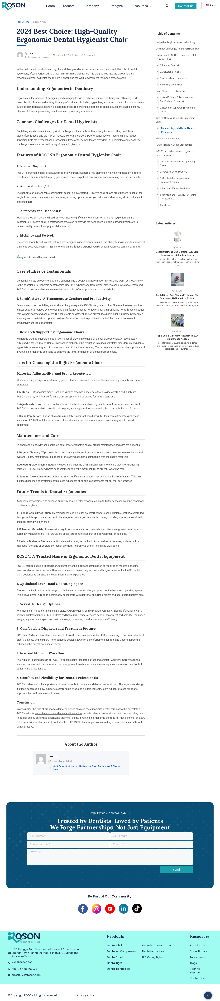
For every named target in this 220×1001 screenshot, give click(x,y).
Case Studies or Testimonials (170, 91)
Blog (27, 22)
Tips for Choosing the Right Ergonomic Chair (175, 120)
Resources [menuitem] (140, 6)
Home (20, 22)
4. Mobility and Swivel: (171, 84)
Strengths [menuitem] (116, 6)
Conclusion (165, 205)
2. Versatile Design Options (173, 171)
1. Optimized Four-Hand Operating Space (177, 163)
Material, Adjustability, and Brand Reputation (177, 130)
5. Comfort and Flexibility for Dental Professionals (178, 197)
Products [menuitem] (68, 6)
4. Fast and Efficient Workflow (175, 188)
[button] (167, 6)
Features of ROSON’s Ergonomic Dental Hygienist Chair (176, 57)
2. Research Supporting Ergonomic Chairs (177, 109)
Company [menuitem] (91, 6)
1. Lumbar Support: (169, 65)
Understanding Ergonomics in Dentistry (175, 42)
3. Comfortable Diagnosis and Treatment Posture (175, 180)
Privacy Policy (86, 995)
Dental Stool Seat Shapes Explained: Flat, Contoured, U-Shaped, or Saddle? (177, 297)
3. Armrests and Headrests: (174, 78)
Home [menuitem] (50, 6)
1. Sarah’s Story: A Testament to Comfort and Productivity (176, 99)
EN (211, 5)
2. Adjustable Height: (170, 71)
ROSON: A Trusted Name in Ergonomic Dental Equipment (175, 153)
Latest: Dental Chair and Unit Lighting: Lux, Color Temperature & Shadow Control (86, 768)
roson (31, 53)
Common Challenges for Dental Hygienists (177, 48)
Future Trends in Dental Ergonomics (174, 145)
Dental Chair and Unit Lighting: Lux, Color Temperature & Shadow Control (177, 253)
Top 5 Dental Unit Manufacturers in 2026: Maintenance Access (177, 337)
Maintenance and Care (167, 138)
